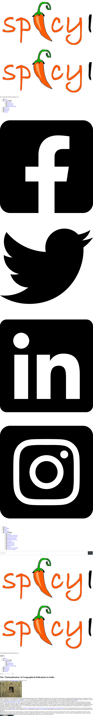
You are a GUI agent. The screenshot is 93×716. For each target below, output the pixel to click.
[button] (8, 101)
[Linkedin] (46, 418)
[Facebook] (46, 219)
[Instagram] (46, 524)
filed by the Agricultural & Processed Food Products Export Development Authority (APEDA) (44, 708)
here (19, 700)
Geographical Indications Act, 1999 (12, 702)
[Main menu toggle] (2, 656)
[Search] (90, 553)
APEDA (13, 709)
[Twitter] (46, 312)
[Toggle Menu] (10, 101)
